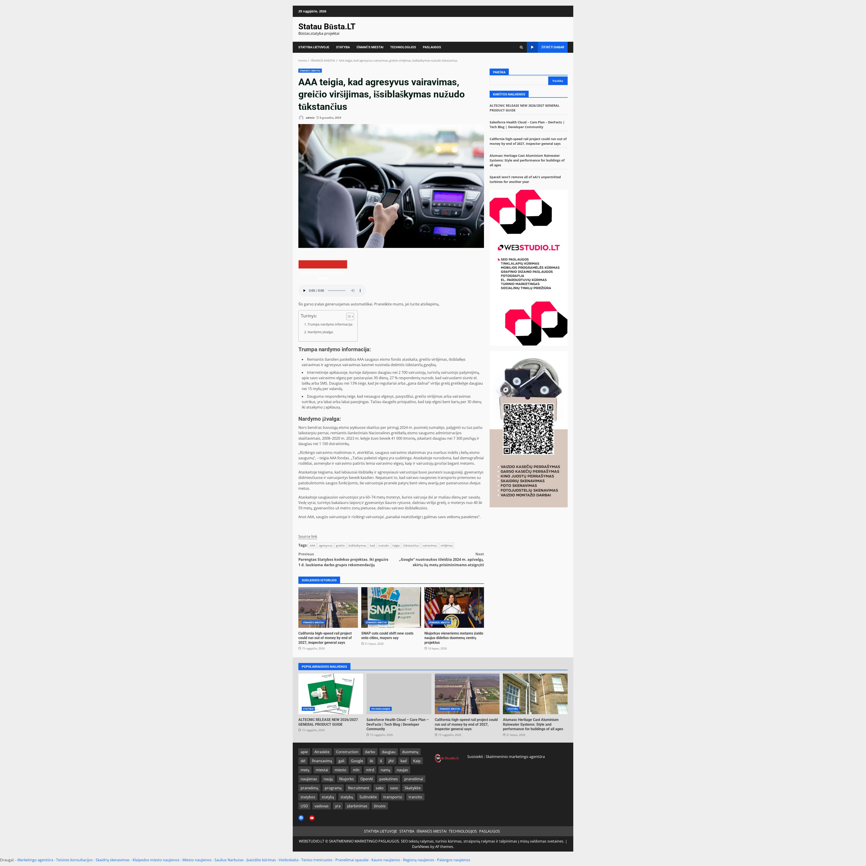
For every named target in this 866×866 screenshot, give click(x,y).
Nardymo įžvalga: (321, 332)
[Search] (521, 47)
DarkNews (420, 846)
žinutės (380, 806)
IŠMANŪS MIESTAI (370, 47)
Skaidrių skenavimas (113, 859)
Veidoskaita (288, 859)
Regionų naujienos (418, 859)
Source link (307, 536)
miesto (340, 769)
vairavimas (429, 545)
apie (304, 751)
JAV (391, 760)
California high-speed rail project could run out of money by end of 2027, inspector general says (328, 607)
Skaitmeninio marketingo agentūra (515, 756)
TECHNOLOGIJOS (403, 47)
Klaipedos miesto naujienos (156, 859)
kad (372, 545)
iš (381, 760)
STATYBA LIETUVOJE (313, 47)
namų (385, 769)
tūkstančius (411, 545)
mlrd (370, 769)
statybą (328, 796)
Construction (347, 751)
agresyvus (325, 545)
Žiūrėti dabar (552, 47)
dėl (303, 760)
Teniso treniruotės (316, 859)
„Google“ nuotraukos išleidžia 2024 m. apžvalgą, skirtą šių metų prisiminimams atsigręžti (441, 559)
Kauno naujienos (385, 859)
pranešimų (309, 787)
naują (328, 778)
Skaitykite (413, 787)
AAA (312, 545)
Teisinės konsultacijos (74, 859)
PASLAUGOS (432, 47)
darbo (370, 751)
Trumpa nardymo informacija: (330, 324)
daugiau (389, 751)
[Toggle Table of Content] (348, 316)
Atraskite (321, 751)
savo (394, 787)
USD (304, 806)
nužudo (383, 545)
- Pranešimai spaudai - (352, 859)
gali (341, 760)
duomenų (410, 751)
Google (357, 760)
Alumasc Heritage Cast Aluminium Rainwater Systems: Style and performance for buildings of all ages (527, 160)
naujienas (309, 778)
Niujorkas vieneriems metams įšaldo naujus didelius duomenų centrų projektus (454, 607)
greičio (340, 545)
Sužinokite (368, 796)
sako (380, 787)
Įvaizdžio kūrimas (261, 859)
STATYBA (343, 47)
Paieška (499, 72)
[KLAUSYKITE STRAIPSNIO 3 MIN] (322, 264)
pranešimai (413, 778)
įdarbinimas (357, 806)
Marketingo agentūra (35, 859)
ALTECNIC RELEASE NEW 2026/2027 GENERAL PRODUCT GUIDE (330, 694)
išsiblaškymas (357, 545)
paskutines (388, 778)
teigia (396, 545)
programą (333, 787)
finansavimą (322, 760)
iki (371, 760)
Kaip (417, 760)
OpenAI (366, 778)
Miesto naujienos (197, 859)
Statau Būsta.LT (326, 26)
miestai (322, 769)
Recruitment (358, 787)
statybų (347, 796)
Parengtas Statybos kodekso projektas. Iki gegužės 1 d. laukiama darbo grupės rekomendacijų (343, 559)
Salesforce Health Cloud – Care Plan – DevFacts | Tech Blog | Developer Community (398, 694)
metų (305, 769)
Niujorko (346, 778)
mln (356, 769)
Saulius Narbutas (229, 859)
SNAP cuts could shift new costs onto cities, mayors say (391, 607)
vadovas (322, 806)
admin (310, 118)
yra (338, 806)
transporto (392, 796)
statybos (308, 796)
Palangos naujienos (453, 859)
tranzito (415, 796)
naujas (402, 769)
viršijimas (446, 545)
